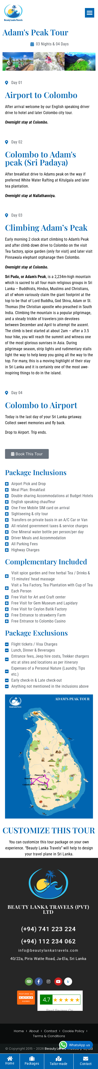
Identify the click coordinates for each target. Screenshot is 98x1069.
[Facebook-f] (39, 981)
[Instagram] (48, 981)
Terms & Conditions (49, 1036)
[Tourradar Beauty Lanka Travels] (68, 981)
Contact (50, 1031)
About (34, 1031)
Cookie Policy (73, 1031)
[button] (89, 13)
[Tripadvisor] (29, 981)
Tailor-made (59, 1064)
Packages (32, 1063)
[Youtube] (58, 981)
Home (19, 1031)
